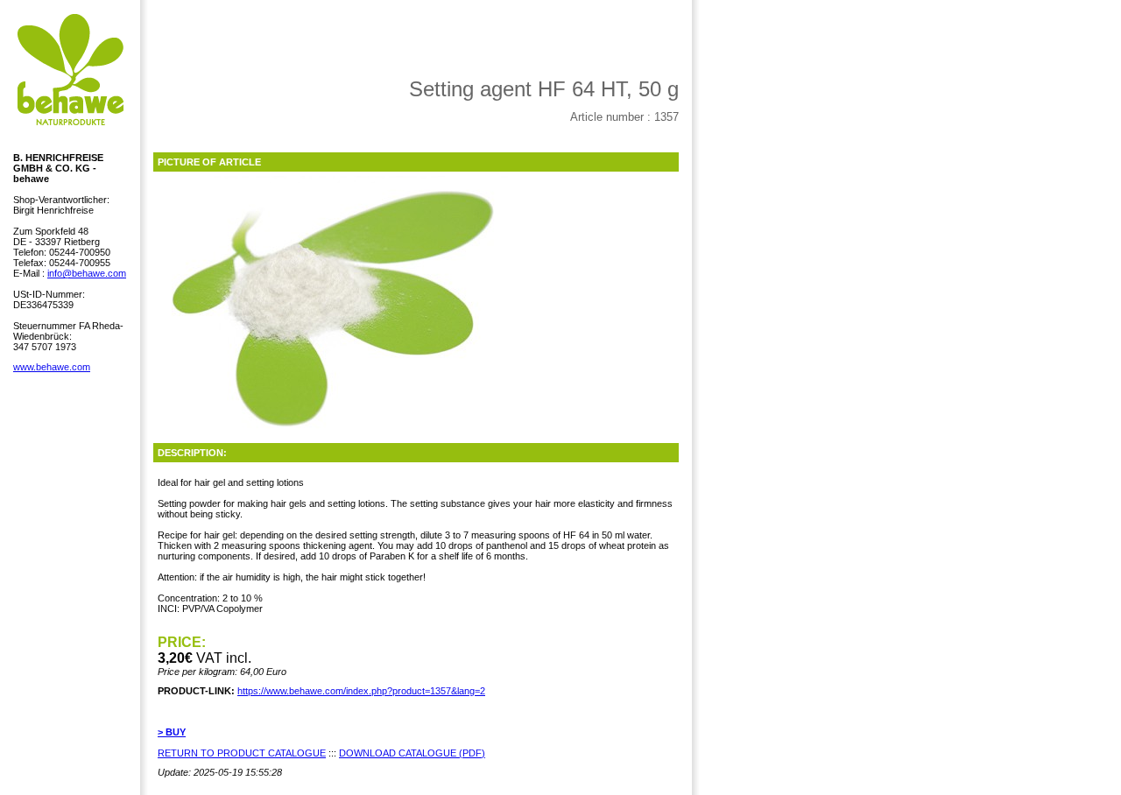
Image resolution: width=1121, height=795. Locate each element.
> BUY (172, 732)
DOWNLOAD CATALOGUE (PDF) (412, 753)
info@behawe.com (86, 273)
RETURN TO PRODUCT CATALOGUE (242, 753)
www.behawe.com (51, 367)
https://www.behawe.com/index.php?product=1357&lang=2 (361, 691)
